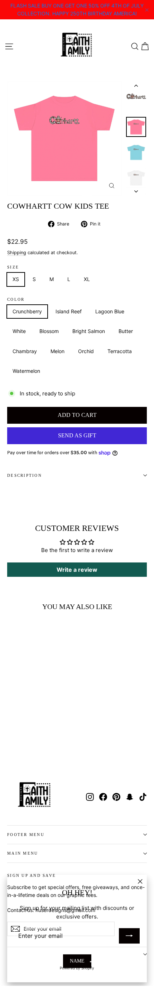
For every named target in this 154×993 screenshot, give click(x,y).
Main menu (22, 853)
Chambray (25, 351)
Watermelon (26, 371)
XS (16, 279)
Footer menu (25, 834)
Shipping (16, 252)
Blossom (49, 331)
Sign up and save (31, 875)
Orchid (86, 351)
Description (24, 475)
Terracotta (119, 351)
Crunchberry (27, 311)
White (19, 331)
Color (15, 299)
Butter (126, 331)
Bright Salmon (88, 331)
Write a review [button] (77, 569)
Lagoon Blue (109, 311)
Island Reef (69, 311)
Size (13, 267)
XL (87, 279)
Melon (57, 351)
